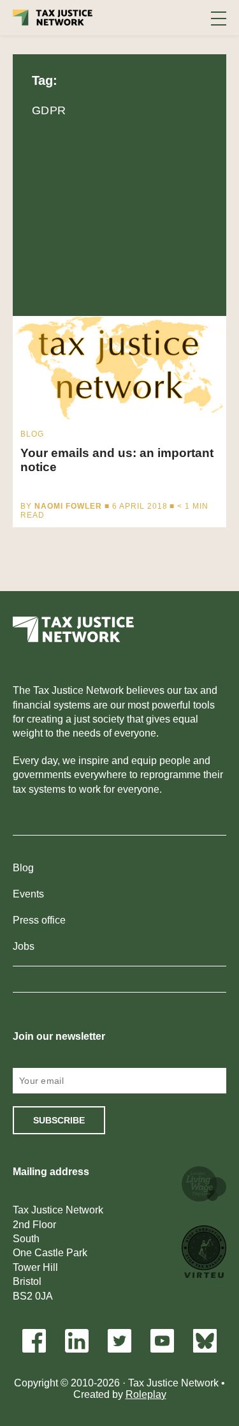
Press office (39, 920)
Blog (23, 867)
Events (28, 894)
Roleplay (146, 1394)
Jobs (23, 946)
